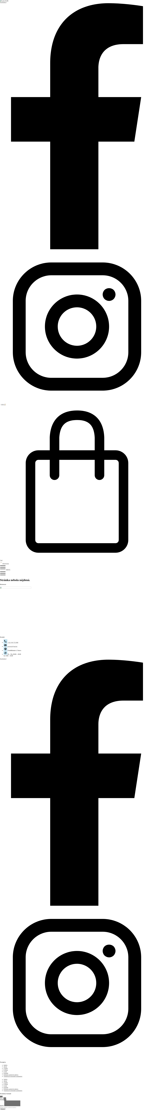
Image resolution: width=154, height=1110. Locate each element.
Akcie (5, 1067)
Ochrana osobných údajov (11, 1075)
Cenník (6, 1068)
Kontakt (6, 1073)
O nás (5, 1071)
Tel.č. (1, 1098)
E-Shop (6, 1070)
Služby (5, 1065)
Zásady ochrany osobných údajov (8, 1107)
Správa (2, 1105)
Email (2, 1099)
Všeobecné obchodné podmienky (13, 1076)
